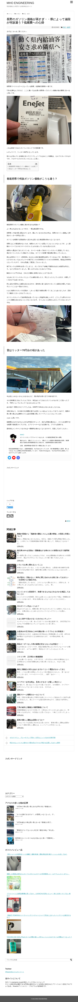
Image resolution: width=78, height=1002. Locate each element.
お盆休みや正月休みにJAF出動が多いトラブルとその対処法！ (41, 631)
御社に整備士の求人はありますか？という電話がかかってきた (41, 669)
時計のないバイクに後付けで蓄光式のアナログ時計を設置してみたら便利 (35, 743)
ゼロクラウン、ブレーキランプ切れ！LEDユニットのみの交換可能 (32, 737)
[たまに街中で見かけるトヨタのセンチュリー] (11, 622)
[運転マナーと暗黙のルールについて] (11, 698)
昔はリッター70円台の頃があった (20, 169)
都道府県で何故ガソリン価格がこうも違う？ (23, 166)
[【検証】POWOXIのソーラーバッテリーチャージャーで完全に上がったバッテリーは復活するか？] (14, 926)
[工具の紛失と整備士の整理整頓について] (11, 711)
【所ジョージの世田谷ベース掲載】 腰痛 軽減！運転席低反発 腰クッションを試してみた (37, 854)
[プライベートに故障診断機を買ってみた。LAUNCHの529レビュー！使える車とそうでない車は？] (14, 905)
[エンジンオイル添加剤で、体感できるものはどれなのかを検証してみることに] (11, 595)
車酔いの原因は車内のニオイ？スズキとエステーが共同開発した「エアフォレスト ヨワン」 (38, 874)
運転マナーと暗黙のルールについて (31, 695)
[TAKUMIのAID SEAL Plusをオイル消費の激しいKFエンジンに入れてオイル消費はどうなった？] (14, 946)
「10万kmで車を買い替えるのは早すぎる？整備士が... (33, 806)
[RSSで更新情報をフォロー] (11, 515)
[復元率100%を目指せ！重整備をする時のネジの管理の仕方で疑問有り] (11, 554)
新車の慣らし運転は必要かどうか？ (31, 720)
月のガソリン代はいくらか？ (28, 606)
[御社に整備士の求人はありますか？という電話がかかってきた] (11, 673)
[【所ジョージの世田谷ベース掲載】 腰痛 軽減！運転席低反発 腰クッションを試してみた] (14, 863)
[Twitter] (9, 457)
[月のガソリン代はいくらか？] (11, 610)
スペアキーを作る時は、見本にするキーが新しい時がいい (39, 682)
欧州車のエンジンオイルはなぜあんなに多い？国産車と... (35, 838)
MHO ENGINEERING (20, 2)
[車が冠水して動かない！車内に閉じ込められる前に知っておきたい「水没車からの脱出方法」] (11, 581)
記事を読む (20, 546)
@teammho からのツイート (14, 972)
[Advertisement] (23, 482)
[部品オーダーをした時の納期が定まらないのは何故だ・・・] (11, 648)
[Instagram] (18, 457)
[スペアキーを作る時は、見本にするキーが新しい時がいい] (11, 686)
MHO (68, 521)
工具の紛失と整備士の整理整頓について (32, 707)
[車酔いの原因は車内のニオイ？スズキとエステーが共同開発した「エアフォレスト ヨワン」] (14, 883)
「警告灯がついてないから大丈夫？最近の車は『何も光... (35, 830)
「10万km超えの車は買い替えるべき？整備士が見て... (33, 822)
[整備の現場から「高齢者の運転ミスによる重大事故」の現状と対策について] (11, 538)
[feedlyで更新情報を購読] (8, 515)
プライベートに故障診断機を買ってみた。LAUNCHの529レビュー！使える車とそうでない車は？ (39, 894)
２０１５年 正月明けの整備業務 (30, 657)
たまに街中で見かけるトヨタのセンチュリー (34, 619)
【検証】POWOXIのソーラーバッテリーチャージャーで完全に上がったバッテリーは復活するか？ (39, 916)
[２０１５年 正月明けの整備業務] (11, 660)
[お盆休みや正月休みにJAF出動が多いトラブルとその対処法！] (11, 635)
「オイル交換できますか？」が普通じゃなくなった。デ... (35, 814)
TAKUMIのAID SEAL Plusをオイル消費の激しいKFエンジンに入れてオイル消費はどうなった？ (39, 937)
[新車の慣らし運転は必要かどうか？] (11, 724)
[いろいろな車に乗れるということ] (11, 568)
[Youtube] (14, 457)
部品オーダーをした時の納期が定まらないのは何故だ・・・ (40, 644)
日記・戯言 (66, 27)
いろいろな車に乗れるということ (30, 565)
